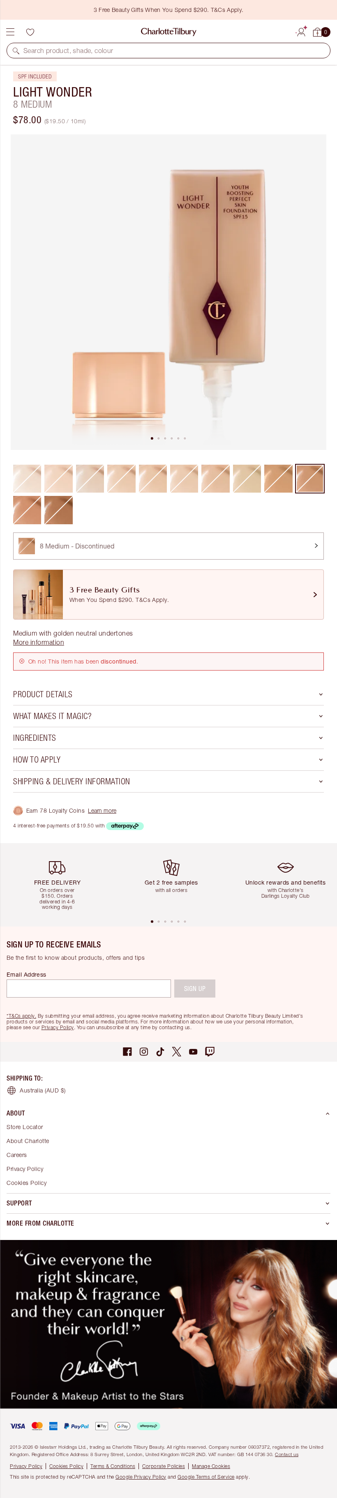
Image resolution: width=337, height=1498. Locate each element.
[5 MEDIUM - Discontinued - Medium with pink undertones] (215, 479)
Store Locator (25, 1126)
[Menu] (10, 32)
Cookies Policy (26, 1182)
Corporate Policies (163, 1466)
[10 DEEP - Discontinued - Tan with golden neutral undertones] (58, 510)
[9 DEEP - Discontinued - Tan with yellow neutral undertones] (27, 510)
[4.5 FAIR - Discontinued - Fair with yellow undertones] (184, 479)
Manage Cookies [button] (211, 1466)
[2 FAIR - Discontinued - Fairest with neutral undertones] (90, 479)
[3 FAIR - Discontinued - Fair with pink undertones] (121, 479)
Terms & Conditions (112, 1466)
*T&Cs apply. (21, 1016)
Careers (17, 1154)
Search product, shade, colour (68, 50)
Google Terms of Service (206, 1477)
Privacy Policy (58, 1027)
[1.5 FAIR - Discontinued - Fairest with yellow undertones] (58, 479)
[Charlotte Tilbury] (168, 32)
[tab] (152, 438)
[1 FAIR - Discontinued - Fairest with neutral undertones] (27, 479)
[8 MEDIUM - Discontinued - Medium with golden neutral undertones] (310, 479)
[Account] (301, 31)
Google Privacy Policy (140, 1477)
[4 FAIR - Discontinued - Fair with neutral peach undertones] (153, 479)
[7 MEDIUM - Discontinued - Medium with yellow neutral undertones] (278, 479)
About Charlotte (28, 1140)
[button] (16, 50)
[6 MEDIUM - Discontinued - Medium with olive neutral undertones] (247, 479)
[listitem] (168, 292)
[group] (60, 880)
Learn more (102, 810)
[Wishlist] (30, 32)
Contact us (286, 1454)
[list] (168, 292)
